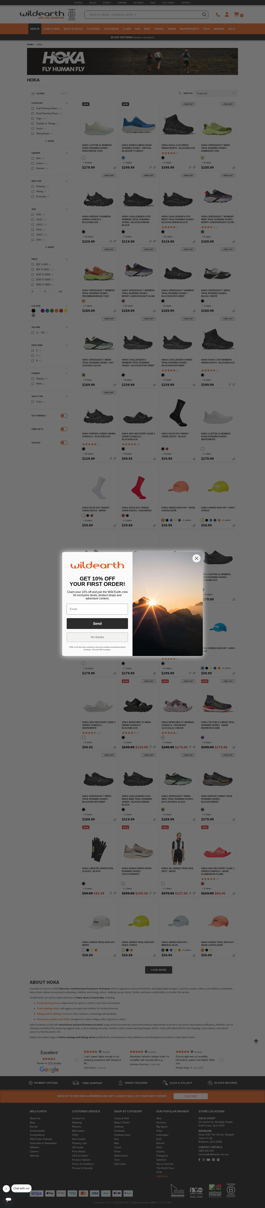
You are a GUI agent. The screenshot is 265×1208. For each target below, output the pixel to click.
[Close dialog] (196, 558)
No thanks (97, 637)
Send (97, 624)
